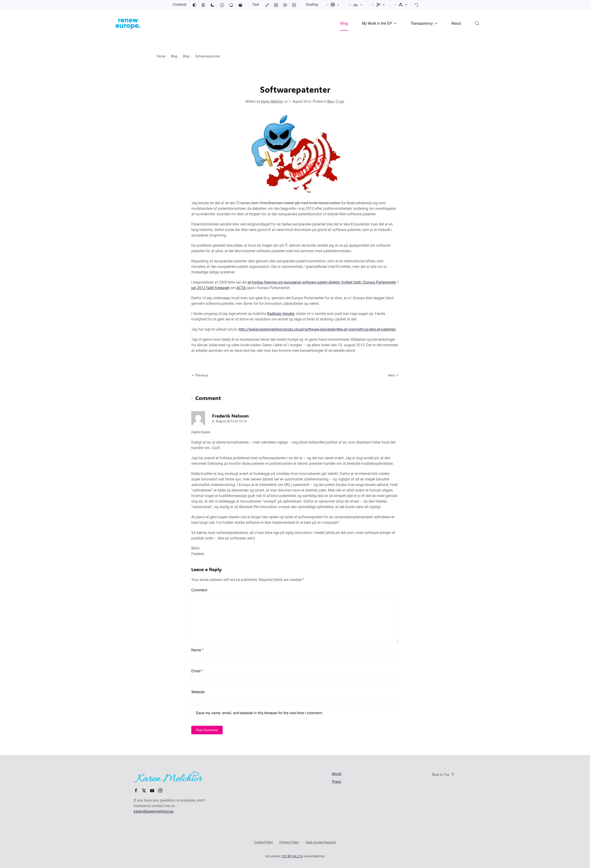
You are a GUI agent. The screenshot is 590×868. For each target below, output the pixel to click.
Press (336, 781)
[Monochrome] (203, 4)
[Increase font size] (361, 4)
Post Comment (207, 730)
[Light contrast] (222, 4)
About (456, 23)
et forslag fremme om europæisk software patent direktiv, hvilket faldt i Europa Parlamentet (321, 282)
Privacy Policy (289, 842)
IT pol (340, 101)
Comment (199, 589)
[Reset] (416, 4)
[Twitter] (144, 790)
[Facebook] (136, 790)
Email (197, 670)
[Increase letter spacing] (406, 4)
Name (197, 649)
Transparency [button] (421, 23)
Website (198, 691)
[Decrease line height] (373, 4)
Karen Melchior (272, 101)
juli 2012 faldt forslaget (210, 288)
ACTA (241, 288)
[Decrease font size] (349, 4)
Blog (344, 23)
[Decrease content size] (327, 4)
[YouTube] (152, 790)
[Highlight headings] (276, 4)
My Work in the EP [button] (377, 23)
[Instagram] (160, 790)
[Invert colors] (194, 4)
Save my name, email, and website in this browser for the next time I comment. (259, 712)
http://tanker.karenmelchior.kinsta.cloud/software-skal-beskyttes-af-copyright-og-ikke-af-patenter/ (317, 329)
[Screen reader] (285, 4)
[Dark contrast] (212, 4)
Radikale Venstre (280, 313)
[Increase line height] (383, 4)
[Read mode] (294, 4)
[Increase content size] (338, 4)
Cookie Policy (263, 842)
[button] (477, 23)
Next (391, 375)
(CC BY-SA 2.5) (292, 856)
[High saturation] (240, 4)
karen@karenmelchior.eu (154, 811)
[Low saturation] (231, 4)
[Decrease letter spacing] (395, 4)
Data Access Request (321, 842)
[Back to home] (128, 23)
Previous (201, 375)
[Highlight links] (267, 4)
